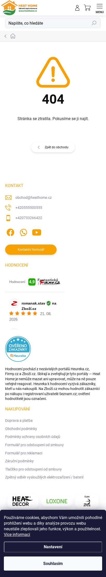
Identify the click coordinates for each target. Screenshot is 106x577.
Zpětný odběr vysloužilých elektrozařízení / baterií (44, 477)
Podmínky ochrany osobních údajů (32, 437)
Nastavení (53, 546)
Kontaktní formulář (31, 249)
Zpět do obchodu (56, 147)
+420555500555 (28, 208)
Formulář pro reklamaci (23, 453)
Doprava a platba (19, 420)
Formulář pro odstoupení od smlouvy (34, 445)
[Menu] (99, 7)
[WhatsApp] (22, 231)
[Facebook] (9, 231)
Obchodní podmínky (21, 429)
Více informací (17, 534)
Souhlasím (53, 563)
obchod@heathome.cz (33, 197)
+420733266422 (28, 218)
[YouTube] (36, 231)
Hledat (94, 23)
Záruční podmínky (19, 461)
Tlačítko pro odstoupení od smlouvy (33, 469)
